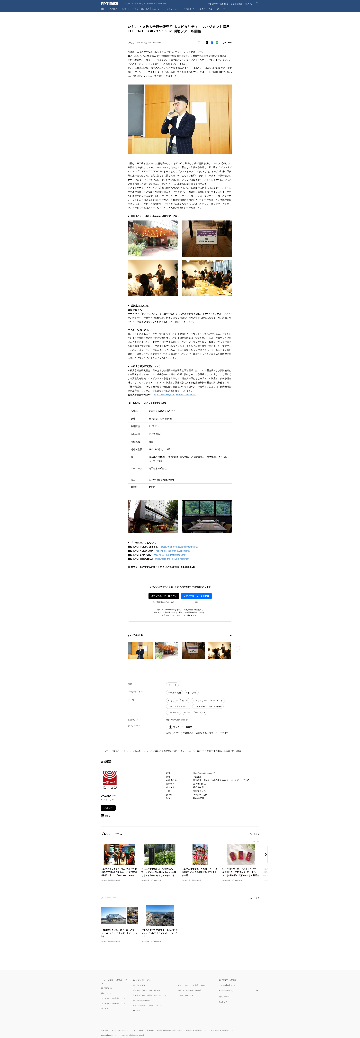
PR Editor (136, 1010)
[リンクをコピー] (230, 42)
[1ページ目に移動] (230, 635)
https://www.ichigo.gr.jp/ (177, 720)
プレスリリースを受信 (218, 3)
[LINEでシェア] (217, 42)
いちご (171, 700)
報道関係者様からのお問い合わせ (169, 1030)
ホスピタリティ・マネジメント (208, 700)
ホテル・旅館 (174, 692)
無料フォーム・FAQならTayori (189, 990)
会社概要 (104, 1030)
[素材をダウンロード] (225, 42)
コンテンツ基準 (137, 1030)
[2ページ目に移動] (231, 635)
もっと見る (254, 834)
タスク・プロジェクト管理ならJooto (191, 985)
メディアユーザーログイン (163, 596)
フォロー (108, 808)
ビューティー (158, 8)
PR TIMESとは (106, 988)
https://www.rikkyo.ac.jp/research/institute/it (175, 394)
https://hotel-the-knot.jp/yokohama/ (173, 551)
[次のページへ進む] (238, 649)
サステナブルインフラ (194, 712)
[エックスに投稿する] (207, 42)
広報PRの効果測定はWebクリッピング (147, 1005)
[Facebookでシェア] (212, 42)
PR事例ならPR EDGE (185, 995)
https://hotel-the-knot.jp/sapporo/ (169, 555)
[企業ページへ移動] (109, 781)
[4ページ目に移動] (257, 841)
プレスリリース (118, 751)
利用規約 (150, 1030)
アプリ (135, 8)
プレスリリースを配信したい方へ (114, 1003)
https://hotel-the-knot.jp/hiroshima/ (172, 559)
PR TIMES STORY (139, 985)
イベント (172, 685)
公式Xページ (224, 996)
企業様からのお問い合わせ (196, 1030)
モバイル (126, 8)
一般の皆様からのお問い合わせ (221, 1030)
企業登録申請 (236, 3)
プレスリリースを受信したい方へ (114, 998)
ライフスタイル (188, 8)
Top (102, 8)
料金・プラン (106, 993)
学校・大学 (191, 692)
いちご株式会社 (136, 751)
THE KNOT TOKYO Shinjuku (207, 706)
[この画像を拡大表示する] (140, 650)
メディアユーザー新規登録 (196, 596)
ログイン (249, 3)
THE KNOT (173, 712)
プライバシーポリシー (119, 1030)
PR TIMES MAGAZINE (141, 1000)
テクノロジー (113, 8)
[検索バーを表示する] (257, 4)
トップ (105, 751)
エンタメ (145, 8)
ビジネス (202, 8)
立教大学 (184, 700)
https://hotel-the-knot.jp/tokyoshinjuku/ (179, 547)
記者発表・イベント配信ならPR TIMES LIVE (149, 995)
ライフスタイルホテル (178, 706)
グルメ (211, 8)
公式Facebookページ (227, 985)
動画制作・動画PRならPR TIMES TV (146, 990)
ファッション (172, 8)
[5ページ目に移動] (258, 841)
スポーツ (221, 8)
